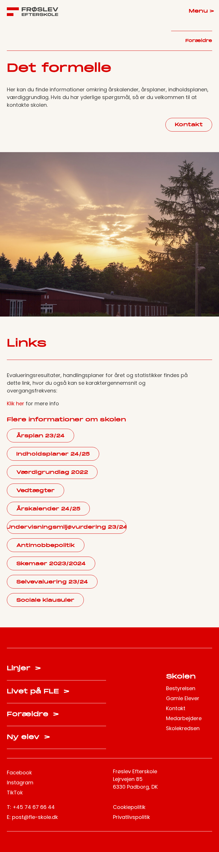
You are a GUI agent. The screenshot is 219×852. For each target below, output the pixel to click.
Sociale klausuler (45, 600)
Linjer (24, 668)
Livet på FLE (38, 691)
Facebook (19, 772)
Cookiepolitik (129, 807)
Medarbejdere (184, 718)
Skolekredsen (183, 728)
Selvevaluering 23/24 (52, 582)
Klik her (15, 403)
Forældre (198, 41)
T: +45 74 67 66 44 (31, 807)
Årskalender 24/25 (48, 509)
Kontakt (189, 125)
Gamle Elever (182, 698)
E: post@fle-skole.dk (32, 817)
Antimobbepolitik (45, 545)
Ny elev (28, 737)
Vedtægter (35, 491)
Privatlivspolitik (131, 817)
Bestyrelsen (180, 688)
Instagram (20, 782)
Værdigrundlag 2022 (52, 472)
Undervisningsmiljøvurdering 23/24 (67, 527)
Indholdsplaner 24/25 (53, 454)
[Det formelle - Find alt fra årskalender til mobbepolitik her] (32, 11)
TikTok (15, 792)
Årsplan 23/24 (40, 436)
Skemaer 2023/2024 (51, 564)
